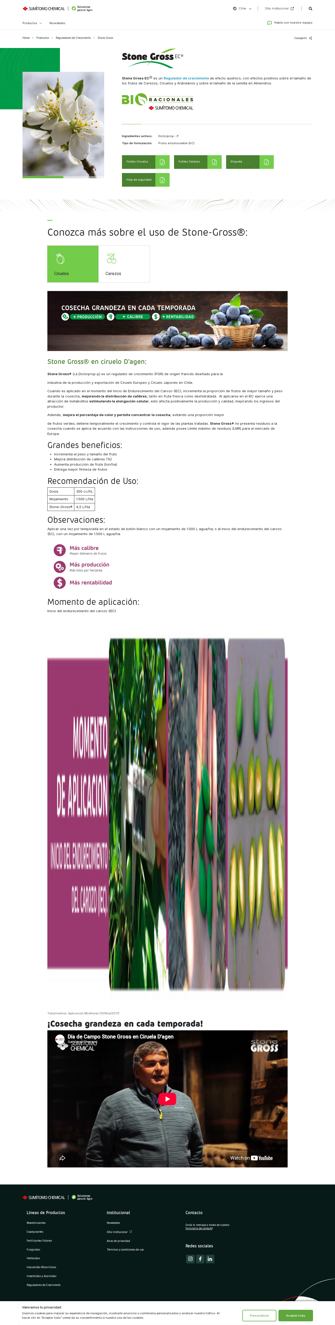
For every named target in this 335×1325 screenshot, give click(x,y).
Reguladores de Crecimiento (73, 38)
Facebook (200, 1259)
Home (26, 38)
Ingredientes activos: (137, 136)
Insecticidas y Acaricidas (41, 1276)
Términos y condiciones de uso (125, 1249)
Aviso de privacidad (118, 1241)
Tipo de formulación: (137, 143)
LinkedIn (210, 1259)
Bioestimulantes (36, 1222)
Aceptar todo (295, 1315)
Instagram (190, 1259)
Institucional (118, 1212)
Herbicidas (33, 1258)
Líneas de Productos (46, 1212)
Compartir (300, 38)
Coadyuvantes (35, 1231)
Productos (30, 23)
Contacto (194, 1212)
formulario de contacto (199, 1228)
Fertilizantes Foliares (39, 1240)
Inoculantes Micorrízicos (41, 1267)
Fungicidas (33, 1249)
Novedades (57, 23)
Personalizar (259, 1315)
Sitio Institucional (117, 1232)
